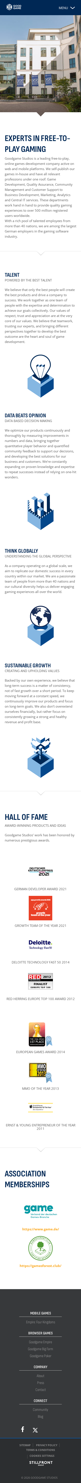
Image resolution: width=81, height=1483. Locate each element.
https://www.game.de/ (40, 1229)
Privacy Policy (46, 1445)
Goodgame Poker (40, 1356)
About (40, 1376)
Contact (40, 1389)
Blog (40, 1416)
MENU (63, 8)
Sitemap (25, 1445)
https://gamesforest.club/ (40, 1266)
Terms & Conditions (40, 1450)
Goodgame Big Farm (40, 1349)
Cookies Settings (42, 1456)
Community (40, 1409)
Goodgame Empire (40, 1342)
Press (40, 1383)
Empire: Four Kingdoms (40, 1322)
